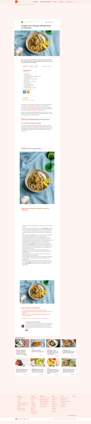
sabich (37, 107)
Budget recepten (34, 411)
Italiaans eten (54, 403)
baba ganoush (32, 107)
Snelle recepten (34, 413)
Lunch (32, 401)
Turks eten (54, 401)
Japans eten (54, 408)
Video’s (74, 396)
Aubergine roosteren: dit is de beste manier (31, 148)
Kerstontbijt (63, 403)
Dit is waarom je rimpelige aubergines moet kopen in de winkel (35, 119)
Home (15, 4)
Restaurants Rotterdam (44, 401)
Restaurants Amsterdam (44, 397)
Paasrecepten (63, 404)
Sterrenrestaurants (43, 404)
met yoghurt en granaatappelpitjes (28, 108)
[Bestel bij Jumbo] (28, 92)
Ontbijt (32, 399)
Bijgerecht (33, 408)
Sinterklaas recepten (64, 397)
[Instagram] (26, 330)
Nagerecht (33, 409)
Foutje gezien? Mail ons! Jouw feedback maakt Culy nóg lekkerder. (35, 318)
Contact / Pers (20, 397)
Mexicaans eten (55, 397)
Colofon (19, 401)
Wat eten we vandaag (45, 1)
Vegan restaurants (43, 406)
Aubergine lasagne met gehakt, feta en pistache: (32, 310)
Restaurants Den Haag (44, 403)
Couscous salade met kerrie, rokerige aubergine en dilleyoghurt (35, 311)
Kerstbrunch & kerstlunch (65, 401)
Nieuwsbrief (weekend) (22, 404)
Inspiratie (61, 1)
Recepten (35, 1)
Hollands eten (54, 411)
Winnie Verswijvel (26, 21)
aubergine (33, 104)
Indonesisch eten (55, 404)
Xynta (74, 418)
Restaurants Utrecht (43, 399)
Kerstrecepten (33, 397)
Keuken (54, 1)
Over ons (19, 399)
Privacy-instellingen (72, 415)
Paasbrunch (63, 406)
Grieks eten (54, 399)
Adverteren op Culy (21, 408)
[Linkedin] (27, 330)
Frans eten (54, 409)
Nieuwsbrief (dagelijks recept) (23, 403)
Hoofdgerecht (33, 406)
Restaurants (68, 1)
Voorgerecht (33, 404)
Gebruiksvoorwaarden (22, 409)
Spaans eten (54, 406)
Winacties (19, 406)
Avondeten (33, 403)
